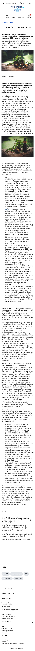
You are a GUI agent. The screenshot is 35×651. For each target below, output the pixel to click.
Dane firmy (4, 640)
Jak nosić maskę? (6, 628)
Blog (11, 22)
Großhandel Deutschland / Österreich (12, 643)
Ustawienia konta (6, 605)
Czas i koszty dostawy (8, 616)
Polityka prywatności (7, 593)
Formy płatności (6, 614)
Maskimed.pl (4, 22)
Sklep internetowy (15, 648)
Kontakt (3, 641)
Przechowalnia (5, 606)
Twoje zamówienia (7, 603)
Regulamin (4, 595)
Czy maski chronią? (7, 630)
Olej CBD (8, 210)
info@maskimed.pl (11, 3)
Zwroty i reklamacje (7, 618)
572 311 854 (27, 3)
